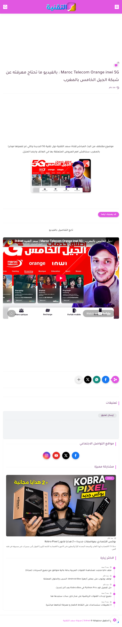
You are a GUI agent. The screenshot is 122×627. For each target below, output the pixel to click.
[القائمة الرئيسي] (117, 7)
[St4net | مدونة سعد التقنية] (61, 6)
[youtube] (56, 455)
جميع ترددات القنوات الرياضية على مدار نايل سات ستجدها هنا (80, 596)
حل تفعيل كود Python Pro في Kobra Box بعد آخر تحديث (83, 588)
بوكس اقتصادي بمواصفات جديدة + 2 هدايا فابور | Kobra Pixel (80, 542)
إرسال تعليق (107, 415)
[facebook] (75, 455)
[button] (105, 379)
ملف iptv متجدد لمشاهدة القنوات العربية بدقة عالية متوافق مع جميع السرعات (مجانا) (68, 570)
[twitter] (66, 455)
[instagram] (46, 455)
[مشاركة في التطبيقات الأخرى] (79, 379)
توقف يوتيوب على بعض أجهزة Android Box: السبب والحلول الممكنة (77, 579)
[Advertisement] (61, 40)
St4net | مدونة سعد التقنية (76, 621)
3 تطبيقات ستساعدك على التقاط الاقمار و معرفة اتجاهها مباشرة (78, 605)
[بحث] (5, 7)
